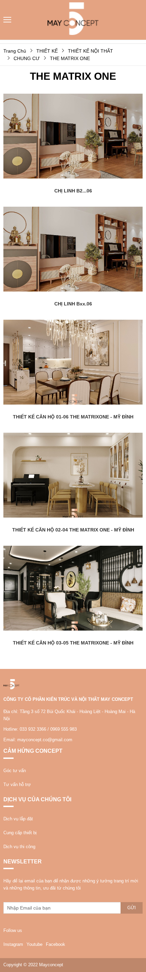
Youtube (34, 944)
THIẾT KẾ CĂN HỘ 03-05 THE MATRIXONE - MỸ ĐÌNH (73, 643)
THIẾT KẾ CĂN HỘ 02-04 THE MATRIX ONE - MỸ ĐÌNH (73, 529)
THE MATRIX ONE (70, 58)
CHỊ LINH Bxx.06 (73, 303)
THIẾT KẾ (47, 51)
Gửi (131, 907)
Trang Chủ (14, 51)
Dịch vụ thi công (19, 846)
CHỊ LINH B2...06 (73, 190)
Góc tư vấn (14, 770)
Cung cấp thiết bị (20, 832)
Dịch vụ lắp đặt (18, 818)
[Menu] (7, 20)
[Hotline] (138, 19)
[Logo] (73, 18)
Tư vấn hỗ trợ (17, 784)
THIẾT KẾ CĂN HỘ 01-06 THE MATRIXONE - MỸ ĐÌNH (73, 416)
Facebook (55, 944)
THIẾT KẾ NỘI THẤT (90, 51)
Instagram (13, 944)
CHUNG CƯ (27, 58)
